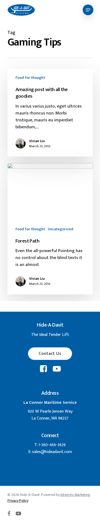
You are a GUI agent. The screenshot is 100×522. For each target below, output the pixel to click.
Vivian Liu (37, 141)
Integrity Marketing (75, 495)
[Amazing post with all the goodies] (50, 113)
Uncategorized (60, 229)
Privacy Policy (17, 501)
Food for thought (30, 78)
